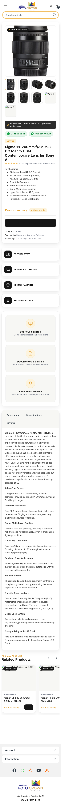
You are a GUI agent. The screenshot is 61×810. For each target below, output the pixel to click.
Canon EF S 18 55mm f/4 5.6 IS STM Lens (17, 699)
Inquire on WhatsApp (33, 222)
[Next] (56, 658)
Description (13, 415)
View (29, 707)
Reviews (11, 423)
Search (54, 15)
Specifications (34, 415)
